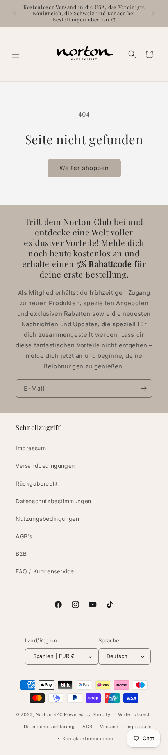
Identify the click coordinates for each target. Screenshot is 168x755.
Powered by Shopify (87, 714)
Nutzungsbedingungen (47, 518)
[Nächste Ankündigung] (153, 13)
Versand (109, 726)
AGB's (24, 536)
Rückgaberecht (37, 483)
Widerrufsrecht (135, 714)
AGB (87, 726)
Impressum (31, 448)
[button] (15, 54)
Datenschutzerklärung (49, 726)
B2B (21, 553)
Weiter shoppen (84, 168)
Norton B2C (49, 714)
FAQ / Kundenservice (45, 571)
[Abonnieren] (143, 388)
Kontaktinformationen (88, 738)
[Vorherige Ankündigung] (14, 13)
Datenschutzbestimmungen (53, 501)
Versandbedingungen (45, 465)
